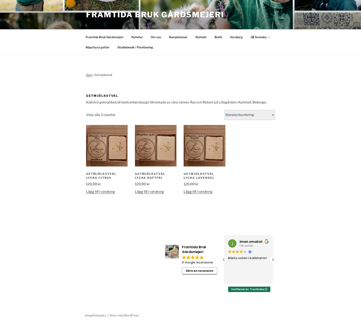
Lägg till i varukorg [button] (100, 192)
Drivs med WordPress (124, 315)
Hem (89, 75)
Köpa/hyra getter (97, 47)
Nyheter (137, 37)
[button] (273, 260)
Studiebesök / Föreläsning (135, 47)
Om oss (156, 37)
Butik (218, 37)
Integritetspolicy (95, 315)
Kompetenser (178, 37)
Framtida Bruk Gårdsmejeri (155, 14)
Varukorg (236, 37)
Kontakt (201, 37)
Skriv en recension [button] (199, 271)
